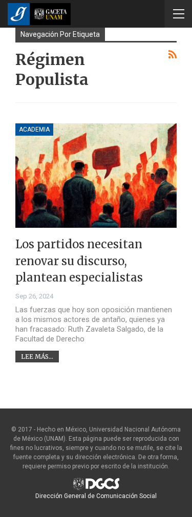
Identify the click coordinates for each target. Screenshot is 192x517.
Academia (34, 129)
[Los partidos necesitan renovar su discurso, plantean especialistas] (96, 175)
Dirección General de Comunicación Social (96, 496)
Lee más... (37, 356)
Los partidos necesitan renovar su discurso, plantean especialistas (79, 261)
